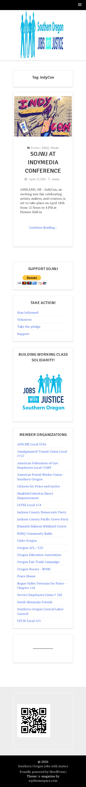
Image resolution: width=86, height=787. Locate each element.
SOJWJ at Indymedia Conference (43, 162)
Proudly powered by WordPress (42, 772)
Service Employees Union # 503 (39, 595)
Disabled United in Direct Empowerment (35, 495)
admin (55, 179)
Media (55, 148)
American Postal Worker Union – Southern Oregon (40, 476)
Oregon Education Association (39, 555)
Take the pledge (28, 326)
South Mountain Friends (34, 602)
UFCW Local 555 (29, 621)
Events (35, 148)
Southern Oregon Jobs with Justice (43, 766)
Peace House (26, 576)
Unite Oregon (27, 540)
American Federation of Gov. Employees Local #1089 (37, 465)
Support (23, 334)
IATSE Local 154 (29, 505)
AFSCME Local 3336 (31, 444)
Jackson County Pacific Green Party (43, 519)
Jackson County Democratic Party (41, 512)
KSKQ (45, 148)
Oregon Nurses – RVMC (34, 569)
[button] (80, 5)
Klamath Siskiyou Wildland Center (42, 526)
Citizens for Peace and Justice (38, 486)
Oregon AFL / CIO (30, 548)
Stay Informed (27, 312)
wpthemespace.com (43, 780)
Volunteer (24, 319)
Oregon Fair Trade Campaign (38, 562)
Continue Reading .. (43, 227)
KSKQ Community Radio (34, 533)
